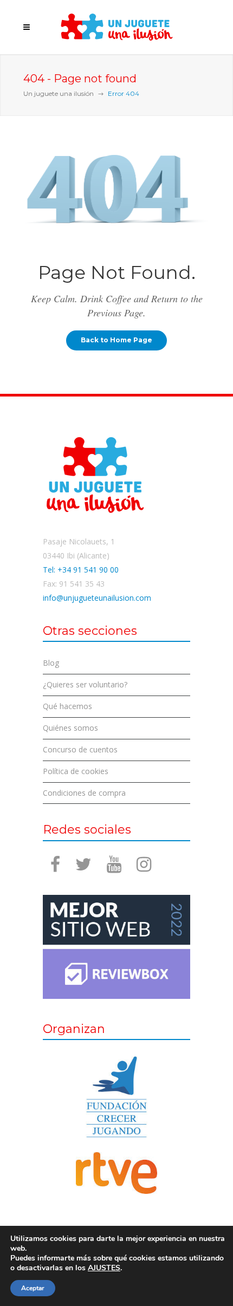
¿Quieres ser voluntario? (85, 684)
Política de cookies (75, 771)
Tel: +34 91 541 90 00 (81, 569)
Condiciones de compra (84, 793)
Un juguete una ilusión (58, 93)
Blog (51, 663)
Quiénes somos (70, 728)
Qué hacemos (67, 706)
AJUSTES (104, 1268)
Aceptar (32, 1288)
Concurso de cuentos (80, 749)
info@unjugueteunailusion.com (97, 598)
